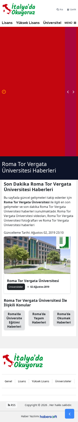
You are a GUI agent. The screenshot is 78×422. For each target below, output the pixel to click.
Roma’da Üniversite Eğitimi (14, 320)
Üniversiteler (54, 23)
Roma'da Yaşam (39, 318)
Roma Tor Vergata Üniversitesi (33, 281)
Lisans (7, 23)
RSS (13, 405)
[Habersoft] (48, 416)
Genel (8, 381)
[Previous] (68, 91)
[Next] (73, 91)
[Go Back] (69, 414)
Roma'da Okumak (64, 318)
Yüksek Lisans (28, 23)
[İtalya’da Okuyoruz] (23, 361)
